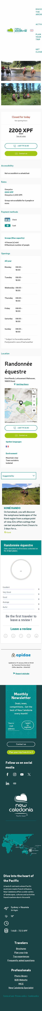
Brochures (21, 948)
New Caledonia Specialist (21, 987)
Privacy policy (21, 995)
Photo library (21, 975)
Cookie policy (33, 995)
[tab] (16, 475)
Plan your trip (21, 952)
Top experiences (21, 956)
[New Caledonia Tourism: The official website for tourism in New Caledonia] (17, 30)
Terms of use (8, 995)
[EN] (32, 30)
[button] (32, 30)
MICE (21, 983)
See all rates (21, 136)
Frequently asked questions (21, 960)
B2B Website (21, 979)
